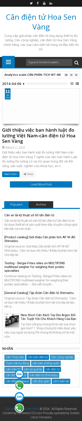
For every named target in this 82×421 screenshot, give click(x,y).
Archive (41, 204)
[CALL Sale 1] (19, 385)
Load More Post (41, 184)
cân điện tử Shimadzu (44, 375)
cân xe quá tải (33, 369)
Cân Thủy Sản (15, 357)
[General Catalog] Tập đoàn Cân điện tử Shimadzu (39, 293)
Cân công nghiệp (62, 357)
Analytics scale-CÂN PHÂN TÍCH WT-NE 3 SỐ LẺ (38, 75)
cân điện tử (40, 36)
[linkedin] (51, 3)
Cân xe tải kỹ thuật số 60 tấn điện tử (29, 215)
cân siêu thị (13, 369)
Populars (16, 204)
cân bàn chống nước (46, 363)
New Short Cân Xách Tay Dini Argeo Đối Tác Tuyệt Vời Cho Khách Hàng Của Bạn (48, 317)
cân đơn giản (41, 381)
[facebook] (38, 3)
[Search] (76, 62)
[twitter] (31, 3)
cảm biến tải (61, 381)
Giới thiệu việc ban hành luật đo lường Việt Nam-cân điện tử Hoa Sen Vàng (38, 135)
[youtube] (44, 3)
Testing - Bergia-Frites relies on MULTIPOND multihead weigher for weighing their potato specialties (34, 267)
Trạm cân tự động (17, 363)
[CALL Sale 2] (19, 408)
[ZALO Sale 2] (19, 396)
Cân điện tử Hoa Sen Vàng (41, 22)
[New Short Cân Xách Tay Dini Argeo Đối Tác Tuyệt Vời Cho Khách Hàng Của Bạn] (12, 321)
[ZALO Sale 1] (19, 374)
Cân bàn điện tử (38, 357)
